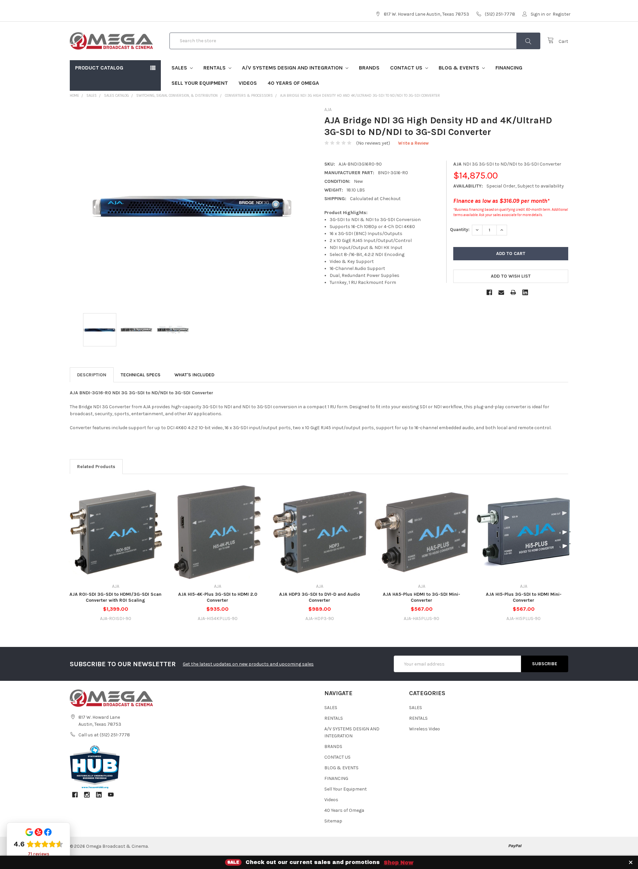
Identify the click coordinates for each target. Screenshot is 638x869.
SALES (179, 67)
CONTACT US (407, 67)
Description (91, 375)
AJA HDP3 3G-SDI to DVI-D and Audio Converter (319, 597)
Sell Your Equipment (199, 83)
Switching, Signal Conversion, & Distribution (177, 95)
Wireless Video (424, 729)
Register (562, 14)
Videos (248, 83)
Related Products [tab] (96, 466)
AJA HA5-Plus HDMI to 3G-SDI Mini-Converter (421, 597)
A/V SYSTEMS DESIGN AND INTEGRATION (293, 67)
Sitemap (333, 821)
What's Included (194, 375)
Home (74, 95)
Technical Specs (140, 375)
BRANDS (369, 67)
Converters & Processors (249, 95)
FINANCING (508, 67)
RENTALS (215, 67)
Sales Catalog (116, 95)
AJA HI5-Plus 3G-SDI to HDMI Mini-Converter (524, 597)
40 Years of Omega (293, 83)
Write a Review (413, 143)
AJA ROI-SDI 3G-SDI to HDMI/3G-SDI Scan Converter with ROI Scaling (115, 597)
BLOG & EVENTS (459, 67)
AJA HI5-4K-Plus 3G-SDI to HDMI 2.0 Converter (217, 597)
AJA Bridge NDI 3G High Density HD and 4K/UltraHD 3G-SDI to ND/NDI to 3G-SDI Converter (360, 95)
